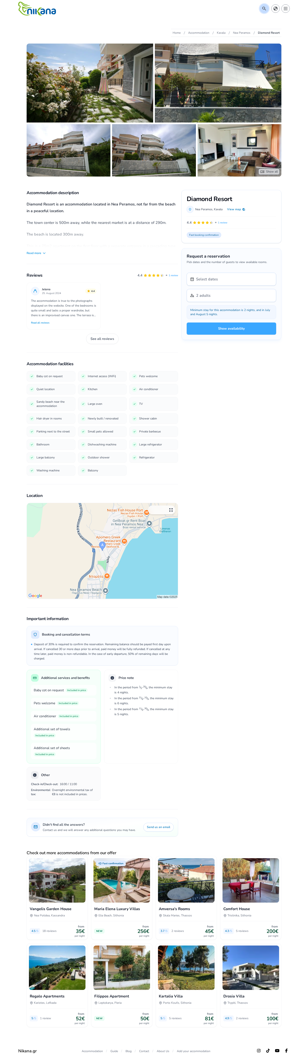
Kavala (218, 209)
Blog (129, 1051)
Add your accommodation (193, 1051)
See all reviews (102, 339)
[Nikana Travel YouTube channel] (277, 1050)
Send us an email (158, 827)
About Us (163, 1051)
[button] (157, 275)
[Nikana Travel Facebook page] (286, 1050)
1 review (173, 275)
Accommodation (92, 1051)
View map (234, 209)
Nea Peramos (203, 209)
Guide (114, 1051)
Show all (272, 172)
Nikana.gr (27, 1051)
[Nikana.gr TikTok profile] (268, 1050)
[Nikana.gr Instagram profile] (258, 1050)
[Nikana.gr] (37, 8)
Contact (144, 1051)
